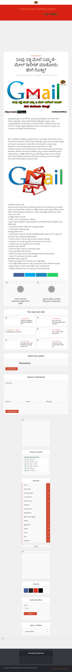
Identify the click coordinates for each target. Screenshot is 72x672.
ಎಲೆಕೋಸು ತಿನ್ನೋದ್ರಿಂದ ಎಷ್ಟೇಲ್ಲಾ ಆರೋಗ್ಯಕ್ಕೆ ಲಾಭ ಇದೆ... (26, 322)
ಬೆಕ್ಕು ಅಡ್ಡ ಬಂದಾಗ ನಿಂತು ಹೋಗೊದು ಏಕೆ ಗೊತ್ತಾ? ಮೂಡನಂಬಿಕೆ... (26, 344)
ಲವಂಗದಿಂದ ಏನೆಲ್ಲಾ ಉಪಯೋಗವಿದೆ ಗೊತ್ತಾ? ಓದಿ (58, 344)
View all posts (11, 369)
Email (28, 402)
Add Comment (27, 75)
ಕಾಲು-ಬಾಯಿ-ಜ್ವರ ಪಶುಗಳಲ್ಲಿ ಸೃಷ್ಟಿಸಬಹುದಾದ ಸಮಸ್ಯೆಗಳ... (58, 322)
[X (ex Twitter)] (31, 612)
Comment (8, 383)
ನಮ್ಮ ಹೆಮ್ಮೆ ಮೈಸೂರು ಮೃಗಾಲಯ (13, 332)
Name (8, 402)
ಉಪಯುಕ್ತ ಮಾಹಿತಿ (36, 56)
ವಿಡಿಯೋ (17, 330)
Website (49, 402)
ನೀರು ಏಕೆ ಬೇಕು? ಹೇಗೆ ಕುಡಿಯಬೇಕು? (57, 332)
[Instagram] (40, 612)
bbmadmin (38, 75)
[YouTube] (36, 612)
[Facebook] (26, 612)
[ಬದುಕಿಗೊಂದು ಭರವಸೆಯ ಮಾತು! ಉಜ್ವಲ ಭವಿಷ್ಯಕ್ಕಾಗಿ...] (36, 2)
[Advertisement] (36, 34)
